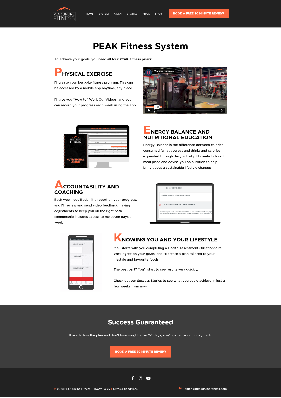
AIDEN (117, 14)
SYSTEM (104, 14)
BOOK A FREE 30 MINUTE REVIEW (199, 13)
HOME (90, 14)
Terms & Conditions (125, 389)
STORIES (132, 14)
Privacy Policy (101, 389)
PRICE (146, 14)
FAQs (158, 14)
